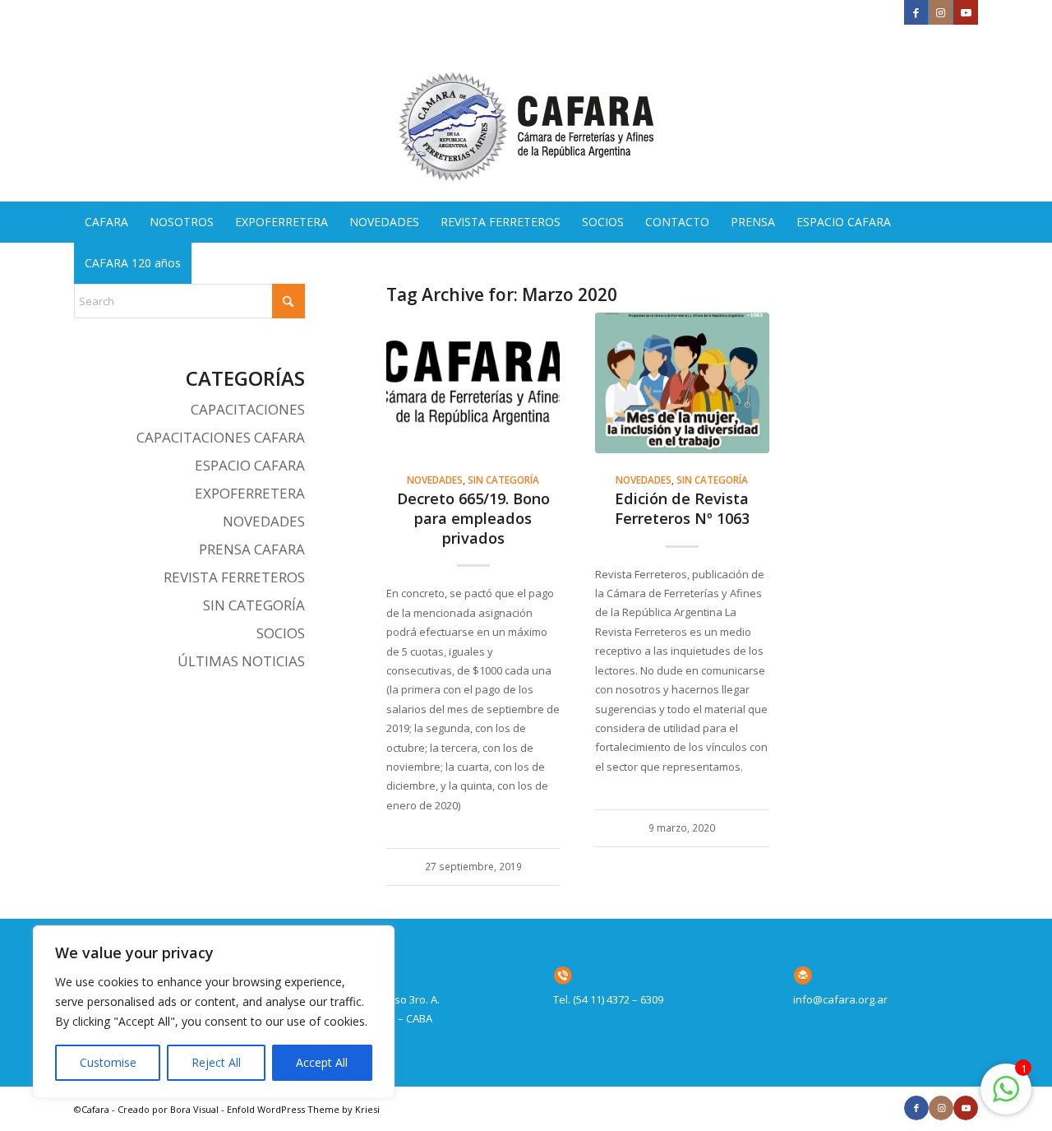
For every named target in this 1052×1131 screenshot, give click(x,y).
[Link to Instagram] (941, 12)
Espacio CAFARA (250, 465)
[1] (1006, 1098)
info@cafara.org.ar (840, 999)
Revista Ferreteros (234, 577)
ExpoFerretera (250, 493)
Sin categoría (503, 479)
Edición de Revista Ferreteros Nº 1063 (682, 508)
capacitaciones (248, 409)
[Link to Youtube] (965, 12)
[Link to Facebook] (916, 12)
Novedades (435, 479)
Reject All (216, 1062)
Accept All (322, 1062)
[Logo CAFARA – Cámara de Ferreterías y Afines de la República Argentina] (526, 113)
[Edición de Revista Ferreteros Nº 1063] (681, 383)
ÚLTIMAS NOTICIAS (241, 660)
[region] (213, 1011)
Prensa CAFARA (252, 549)
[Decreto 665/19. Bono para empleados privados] (473, 383)
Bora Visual (194, 1109)
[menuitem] (106, 222)
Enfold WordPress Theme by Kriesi (303, 1109)
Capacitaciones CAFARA (220, 437)
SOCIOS (280, 632)
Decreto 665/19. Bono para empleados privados (473, 518)
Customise (108, 1062)
